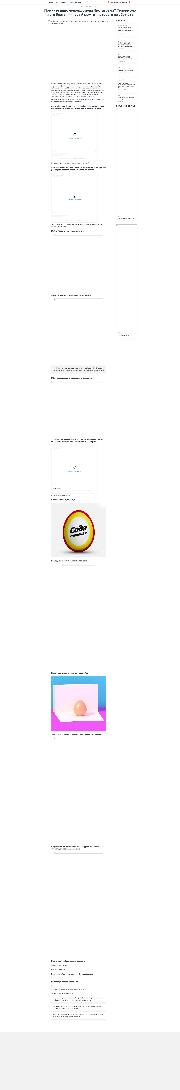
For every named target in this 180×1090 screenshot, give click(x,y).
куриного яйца (95, 86)
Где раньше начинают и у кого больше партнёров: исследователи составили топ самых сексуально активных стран (126, 84)
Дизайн (51, 2)
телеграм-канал (73, 368)
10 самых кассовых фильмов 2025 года (126, 98)
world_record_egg (63, 106)
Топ (123, 80)
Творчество (63, 2)
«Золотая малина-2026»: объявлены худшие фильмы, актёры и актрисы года (125, 70)
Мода (126, 25)
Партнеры (77, 2)
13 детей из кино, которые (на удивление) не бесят (126, 334)
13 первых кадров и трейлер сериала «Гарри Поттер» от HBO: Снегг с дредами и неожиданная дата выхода (125, 44)
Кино (56, 2)
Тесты (71, 2)
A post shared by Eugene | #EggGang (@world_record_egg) (74, 158)
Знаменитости (121, 25)
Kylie (68, 490)
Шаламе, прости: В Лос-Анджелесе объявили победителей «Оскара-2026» (126, 57)
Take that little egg (57, 488)
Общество (120, 80)
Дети (119, 332)
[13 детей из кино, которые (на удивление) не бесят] (126, 277)
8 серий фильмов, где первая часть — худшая (126, 219)
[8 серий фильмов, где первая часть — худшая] (126, 161)
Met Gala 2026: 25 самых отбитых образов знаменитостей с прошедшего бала (126, 30)
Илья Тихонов (95, 6)
